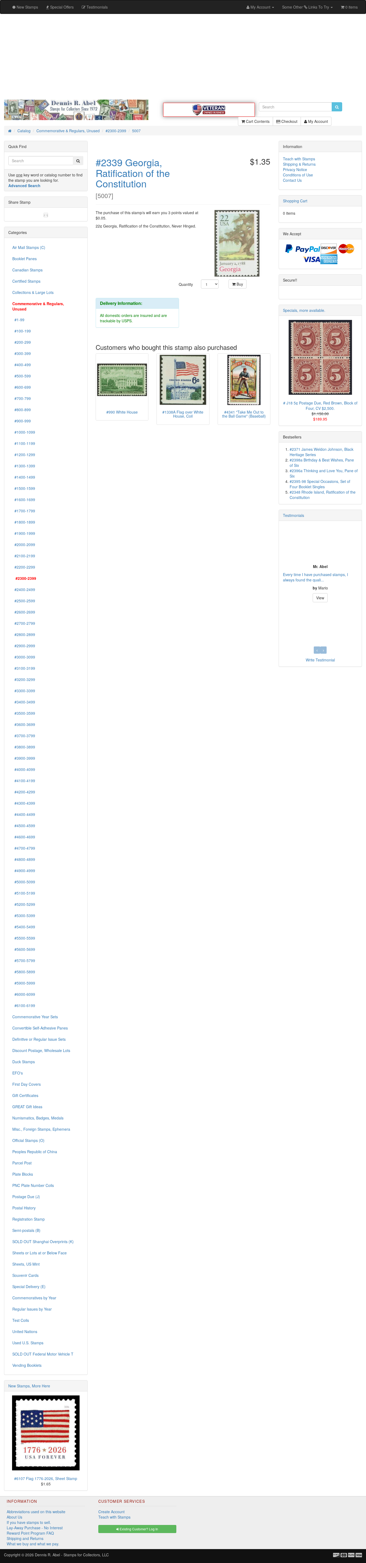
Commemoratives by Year (34, 1297)
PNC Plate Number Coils (33, 1185)
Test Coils (20, 1320)
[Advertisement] (183, 56)
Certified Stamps (26, 281)
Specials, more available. (304, 310)
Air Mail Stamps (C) (28, 247)
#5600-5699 (23, 949)
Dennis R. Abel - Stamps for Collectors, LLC (72, 1554)
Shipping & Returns (299, 164)
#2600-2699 (23, 612)
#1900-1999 (23, 533)
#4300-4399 (23, 803)
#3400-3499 (23, 702)
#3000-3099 (23, 657)
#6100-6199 (23, 1005)
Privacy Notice (295, 169)
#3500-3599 (23, 713)
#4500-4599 (23, 825)
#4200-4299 (23, 791)
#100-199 (21, 331)
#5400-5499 (23, 926)
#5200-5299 (23, 904)
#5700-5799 (23, 960)
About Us (14, 1517)
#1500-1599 (23, 488)
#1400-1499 (23, 477)
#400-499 (21, 364)
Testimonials (293, 515)
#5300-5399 (23, 915)
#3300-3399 (23, 690)
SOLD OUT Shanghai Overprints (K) (43, 1241)
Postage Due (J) (26, 1196)
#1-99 (18, 319)
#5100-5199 (23, 893)
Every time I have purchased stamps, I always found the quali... (315, 577)
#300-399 (21, 353)
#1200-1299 (23, 454)
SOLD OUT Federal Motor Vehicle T (42, 1354)
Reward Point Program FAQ (30, 1533)
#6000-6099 (23, 994)
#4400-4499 (23, 814)
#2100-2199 (23, 555)
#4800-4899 (23, 859)
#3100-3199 (23, 668)
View (320, 597)
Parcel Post (22, 1162)
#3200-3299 (23, 679)
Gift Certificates (25, 1095)
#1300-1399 (23, 465)
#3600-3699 (23, 724)
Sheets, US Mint (26, 1264)
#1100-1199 (23, 443)
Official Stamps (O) (28, 1140)
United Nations (24, 1331)
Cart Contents (257, 121)
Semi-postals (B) (26, 1230)
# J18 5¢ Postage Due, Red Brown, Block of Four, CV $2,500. (320, 405)
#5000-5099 (23, 881)
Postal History (24, 1207)
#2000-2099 (23, 544)
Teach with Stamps (299, 158)
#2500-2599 (23, 600)
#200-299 (21, 342)
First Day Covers (26, 1084)
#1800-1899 (23, 522)
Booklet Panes (24, 258)
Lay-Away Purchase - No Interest (35, 1527)
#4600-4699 (23, 836)
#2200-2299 (23, 567)
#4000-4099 (23, 769)
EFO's (17, 1073)
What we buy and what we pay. (33, 1543)
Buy (239, 284)
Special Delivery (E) (29, 1286)
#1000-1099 (23, 432)
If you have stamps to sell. (29, 1522)
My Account (317, 121)
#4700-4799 (23, 848)
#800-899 (21, 409)
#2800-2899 (23, 634)
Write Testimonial (320, 660)
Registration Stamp (28, 1219)
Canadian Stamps (27, 270)
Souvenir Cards (25, 1275)
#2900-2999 (23, 645)
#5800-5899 (23, 971)
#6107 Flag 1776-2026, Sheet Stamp (45, 1478)
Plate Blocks (22, 1174)
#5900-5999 (23, 983)
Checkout (288, 121)
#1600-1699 (23, 499)
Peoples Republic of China (34, 1151)
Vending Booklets (27, 1365)
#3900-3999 (23, 758)
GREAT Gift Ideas (27, 1106)
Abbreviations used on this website (36, 1511)
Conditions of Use (298, 174)
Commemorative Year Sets (35, 1016)
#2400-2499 (23, 589)
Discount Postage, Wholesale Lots (41, 1050)
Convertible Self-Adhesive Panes (40, 1028)
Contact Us (292, 180)
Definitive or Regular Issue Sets (39, 1039)
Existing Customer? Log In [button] (138, 1529)
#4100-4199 (23, 780)
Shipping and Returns (25, 1538)
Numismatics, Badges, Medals (38, 1118)
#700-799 (21, 398)
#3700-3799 (23, 735)
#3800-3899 (23, 747)
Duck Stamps (23, 1061)
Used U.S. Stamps (27, 1342)
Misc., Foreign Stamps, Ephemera (41, 1129)
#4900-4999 (23, 870)
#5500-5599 (23, 938)
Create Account (111, 1511)
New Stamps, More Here (29, 1385)
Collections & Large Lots (33, 292)
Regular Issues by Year (32, 1309)
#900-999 (21, 420)
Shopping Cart (295, 200)
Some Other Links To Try (306, 7)
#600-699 (21, 387)
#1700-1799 (23, 510)
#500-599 (21, 376)
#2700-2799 (23, 623)
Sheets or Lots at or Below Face (39, 1252)
